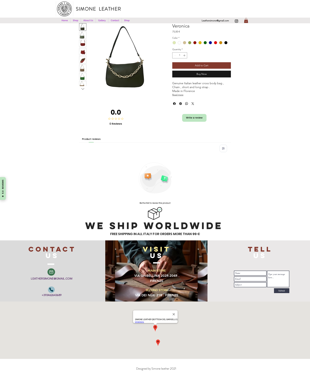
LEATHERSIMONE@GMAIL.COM (51, 278)
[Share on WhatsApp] (187, 104)
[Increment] (185, 55)
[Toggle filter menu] (223, 148)
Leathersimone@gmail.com (215, 20)
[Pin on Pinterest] (180, 104)
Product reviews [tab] (91, 139)
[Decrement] (175, 55)
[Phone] (51, 289)
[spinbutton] (180, 55)
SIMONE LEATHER (100, 8)
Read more (177, 94)
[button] (75, 20)
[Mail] (51, 272)
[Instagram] (236, 21)
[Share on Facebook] (174, 104)
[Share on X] (193, 104)
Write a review (194, 117)
